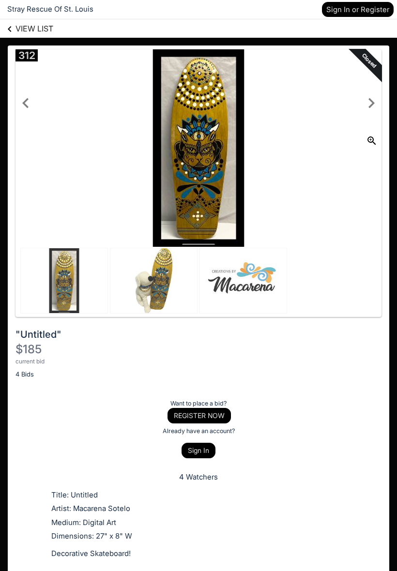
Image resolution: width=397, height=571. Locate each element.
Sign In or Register (357, 9)
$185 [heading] (28, 349)
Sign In (198, 450)
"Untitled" (38, 334)
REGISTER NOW (199, 415)
